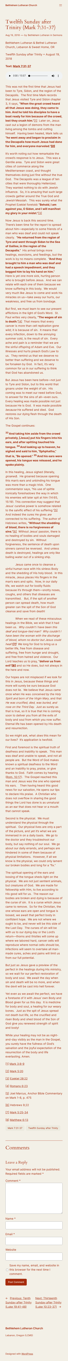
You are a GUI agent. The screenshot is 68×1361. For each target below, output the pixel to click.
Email (10, 1234)
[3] (40, 213)
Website (10, 1249)
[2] (7, 1071)
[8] (7, 1120)
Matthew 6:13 (19, 1120)
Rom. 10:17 (13, 777)
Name (10, 1218)
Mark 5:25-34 (19, 1112)
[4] (20, 321)
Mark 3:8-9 (17, 1063)
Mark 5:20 (16, 1071)
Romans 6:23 (19, 1086)
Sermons (57, 35)
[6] (15, 531)
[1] (35, 120)
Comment (13, 1180)
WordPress (27, 1353)
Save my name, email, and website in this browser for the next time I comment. (34, 1270)
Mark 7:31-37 (22, 66)
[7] (7, 1112)
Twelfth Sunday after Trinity (43, 1128)
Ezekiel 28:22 (19, 1078)
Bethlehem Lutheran (39, 35)
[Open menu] (61, 5)
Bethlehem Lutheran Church (21, 5)
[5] (56, 510)
